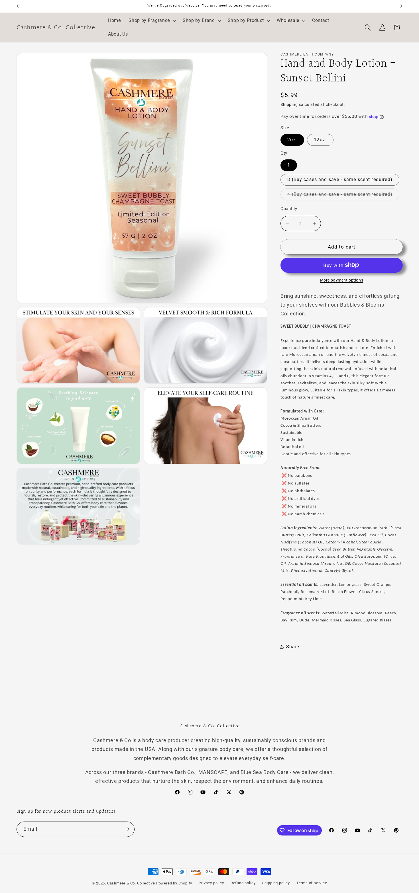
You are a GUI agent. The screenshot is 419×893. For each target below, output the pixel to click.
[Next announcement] (401, 6)
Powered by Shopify (174, 883)
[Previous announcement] (17, 6)
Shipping (289, 104)
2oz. (292, 140)
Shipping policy (276, 883)
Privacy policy (211, 883)
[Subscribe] (127, 829)
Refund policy (243, 883)
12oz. (320, 140)
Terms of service (311, 883)
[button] (152, 21)
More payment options (341, 280)
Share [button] (292, 647)
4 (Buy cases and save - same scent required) (343, 196)
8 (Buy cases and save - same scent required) (339, 179)
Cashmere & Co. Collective (131, 883)
